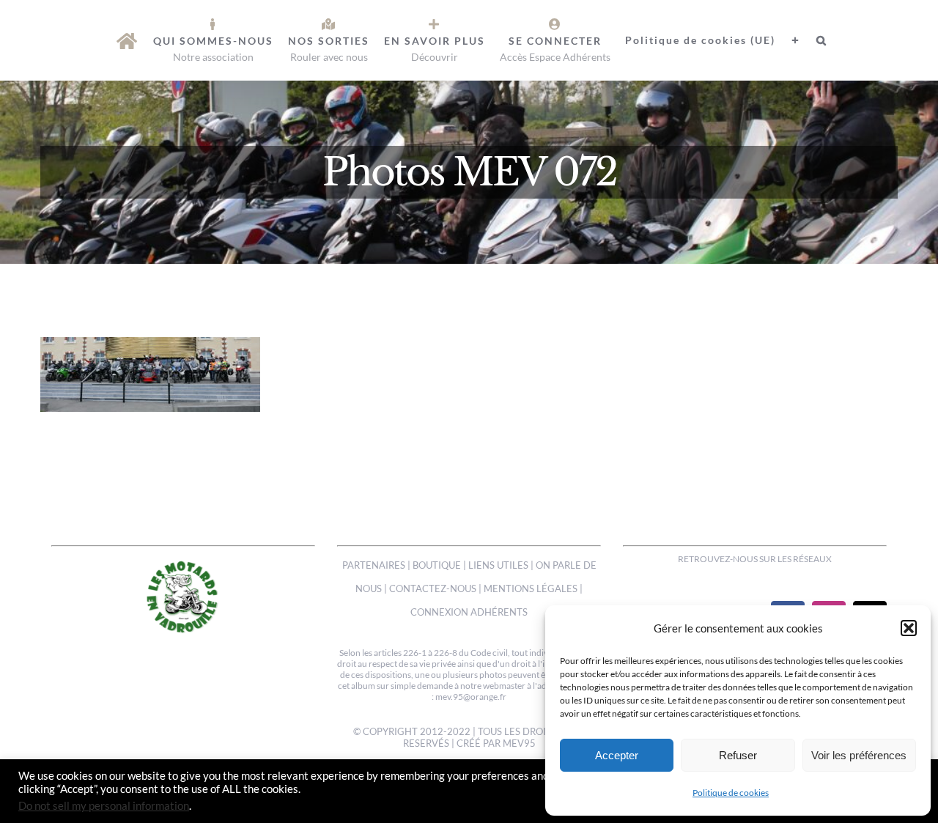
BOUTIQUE (437, 565)
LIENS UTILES (498, 565)
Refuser (738, 755)
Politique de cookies (731, 792)
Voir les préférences (858, 755)
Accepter (616, 755)
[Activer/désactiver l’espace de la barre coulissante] (788, 40)
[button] (908, 628)
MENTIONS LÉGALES (530, 588)
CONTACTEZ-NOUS (432, 588)
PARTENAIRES (373, 565)
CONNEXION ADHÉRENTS (469, 612)
